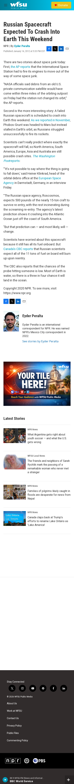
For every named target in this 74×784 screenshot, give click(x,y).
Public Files (13, 733)
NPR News (33, 429)
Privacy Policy (14, 725)
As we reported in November (50, 120)
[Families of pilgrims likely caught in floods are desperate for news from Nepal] (14, 492)
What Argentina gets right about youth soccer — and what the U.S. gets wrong (47, 438)
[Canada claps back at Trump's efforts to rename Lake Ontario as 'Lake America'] (14, 518)
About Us (12, 703)
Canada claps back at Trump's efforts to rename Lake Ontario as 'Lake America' (48, 521)
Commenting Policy (17, 740)
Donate (63, 5)
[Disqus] (37, 624)
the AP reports (20, 67)
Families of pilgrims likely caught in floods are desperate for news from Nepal (49, 494)
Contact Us (13, 718)
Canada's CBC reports (18, 249)
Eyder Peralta (22, 46)
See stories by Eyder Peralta (40, 341)
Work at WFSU (14, 711)
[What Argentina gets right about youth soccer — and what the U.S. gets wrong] (14, 435)
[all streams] (69, 779)
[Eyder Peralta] (11, 321)
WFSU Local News (36, 455)
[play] (5, 779)
